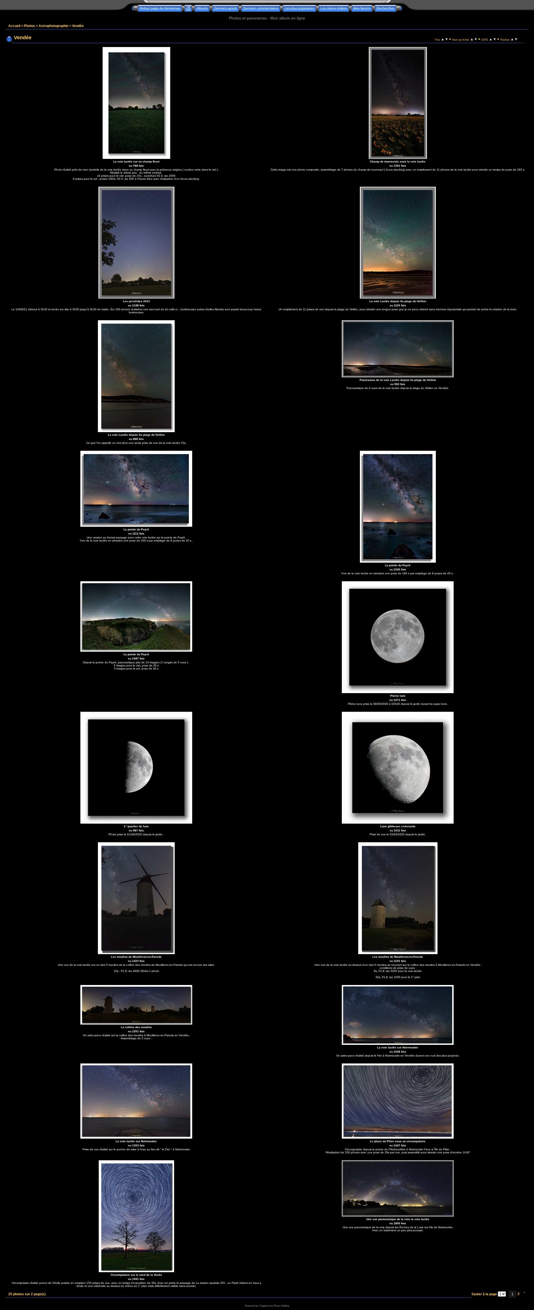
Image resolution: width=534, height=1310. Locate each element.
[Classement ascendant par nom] (472, 39)
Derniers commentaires (260, 8)
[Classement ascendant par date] (491, 39)
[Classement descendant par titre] (446, 39)
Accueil (14, 26)
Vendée (78, 26)
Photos (29, 26)
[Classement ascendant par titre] (442, 39)
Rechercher (385, 8)
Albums (202, 8)
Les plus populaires (299, 8)
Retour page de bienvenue (160, 8)
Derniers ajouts (225, 8)
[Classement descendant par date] (494, 39)
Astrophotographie (53, 26)
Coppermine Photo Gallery (274, 1305)
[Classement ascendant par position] (512, 39)
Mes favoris (361, 8)
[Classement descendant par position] (516, 39)
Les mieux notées (333, 8)
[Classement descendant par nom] (475, 39)
